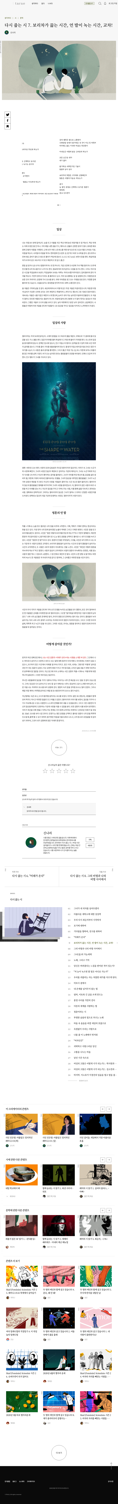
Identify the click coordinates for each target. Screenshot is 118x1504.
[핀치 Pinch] (6, 3)
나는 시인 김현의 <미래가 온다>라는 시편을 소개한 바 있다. (65, 657)
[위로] (111, 1467)
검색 (100, 3)
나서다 (50, 3)
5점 (72, 771)
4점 (65, 771)
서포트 (90, 845)
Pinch (10, 1474)
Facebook (8, 121)
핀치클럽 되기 (89, 3)
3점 (59, 771)
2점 (52, 771)
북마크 (8, 126)
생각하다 (35, 3)
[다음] (109, 1109)
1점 (45, 771)
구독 (90, 839)
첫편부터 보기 (83, 1080)
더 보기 (59, 1452)
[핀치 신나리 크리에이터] (31, 842)
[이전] (102, 1109)
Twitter (8, 115)
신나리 (7, 32)
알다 (42, 3)
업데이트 (105, 3)
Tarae (20, 3)
